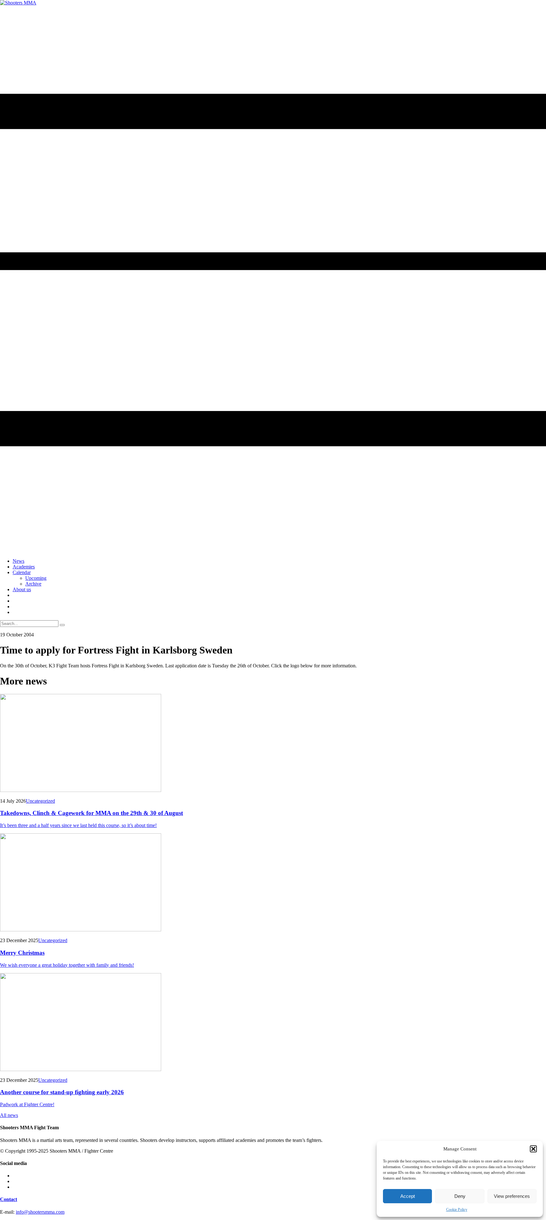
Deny (459, 1196)
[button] (533, 1149)
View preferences (512, 1196)
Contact (8, 1199)
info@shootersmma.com (40, 1212)
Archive (33, 583)
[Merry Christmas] (273, 883)
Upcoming (35, 578)
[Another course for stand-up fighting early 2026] (273, 1022)
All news (9, 1115)
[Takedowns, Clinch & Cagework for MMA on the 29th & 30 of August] (273, 743)
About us (22, 589)
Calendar (22, 572)
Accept (407, 1196)
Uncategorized (40, 801)
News (18, 561)
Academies (24, 566)
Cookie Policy (456, 1209)
